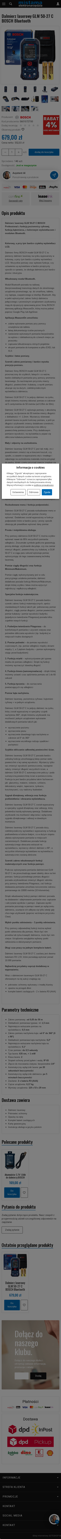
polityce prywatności (44, 485)
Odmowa (33, 492)
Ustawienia (18, 492)
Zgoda (47, 492)
